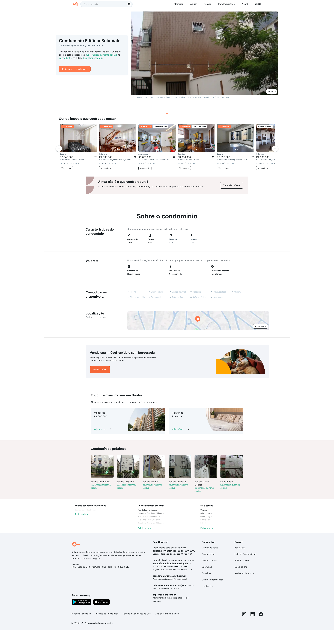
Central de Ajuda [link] (210, 547)
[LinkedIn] (252, 614)
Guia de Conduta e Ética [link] (167, 613)
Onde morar (142, 97)
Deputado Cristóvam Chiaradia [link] (151, 513)
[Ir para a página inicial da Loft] (76, 4)
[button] (198, 320)
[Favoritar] (95, 157)
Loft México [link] (207, 586)
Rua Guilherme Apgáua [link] (147, 510)
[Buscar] (129, 4)
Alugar (193, 4)
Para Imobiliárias (226, 4)
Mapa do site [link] (240, 567)
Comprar (178, 4)
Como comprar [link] (209, 560)
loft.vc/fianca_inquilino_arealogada (170, 563)
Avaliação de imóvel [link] (244, 573)
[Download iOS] (101, 602)
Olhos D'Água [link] (206, 516)
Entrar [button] (258, 3)
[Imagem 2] (80, 149)
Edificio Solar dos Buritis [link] (85, 510)
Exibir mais (80, 514)
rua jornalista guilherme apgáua (101, 54)
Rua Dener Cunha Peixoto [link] (149, 516)
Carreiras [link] (206, 573)
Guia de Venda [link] (241, 560)
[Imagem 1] (78, 149)
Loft (132, 97)
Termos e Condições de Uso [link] (137, 613)
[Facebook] (261, 614)
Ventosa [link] (203, 510)
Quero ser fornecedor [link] (212, 579)
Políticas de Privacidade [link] (106, 613)
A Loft (245, 4)
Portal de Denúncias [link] (81, 613)
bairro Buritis (65, 58)
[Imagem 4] (162, 149)
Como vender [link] (208, 554)
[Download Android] (81, 602)
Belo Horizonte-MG (92, 58)
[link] (231, 185)
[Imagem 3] (121, 149)
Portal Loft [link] (239, 547)
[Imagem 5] (85, 149)
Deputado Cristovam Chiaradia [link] (151, 523)
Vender (207, 4)
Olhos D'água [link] (206, 513)
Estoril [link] (202, 523)
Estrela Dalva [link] (205, 520)
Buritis (168, 97)
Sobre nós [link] (207, 567)
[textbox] (106, 4)
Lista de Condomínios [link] (245, 554)
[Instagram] (244, 614)
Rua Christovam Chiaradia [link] (149, 520)
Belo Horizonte (157, 97)
